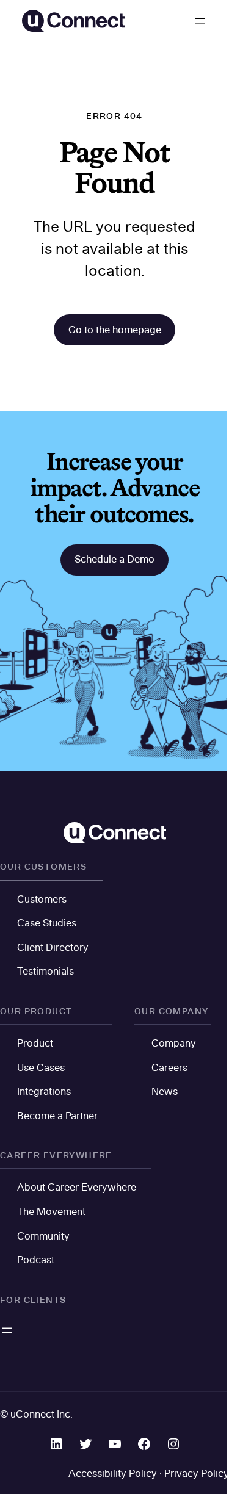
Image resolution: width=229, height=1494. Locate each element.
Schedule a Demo (114, 559)
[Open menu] (199, 20)
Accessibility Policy (112, 1473)
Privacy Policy (196, 1473)
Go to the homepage (114, 329)
